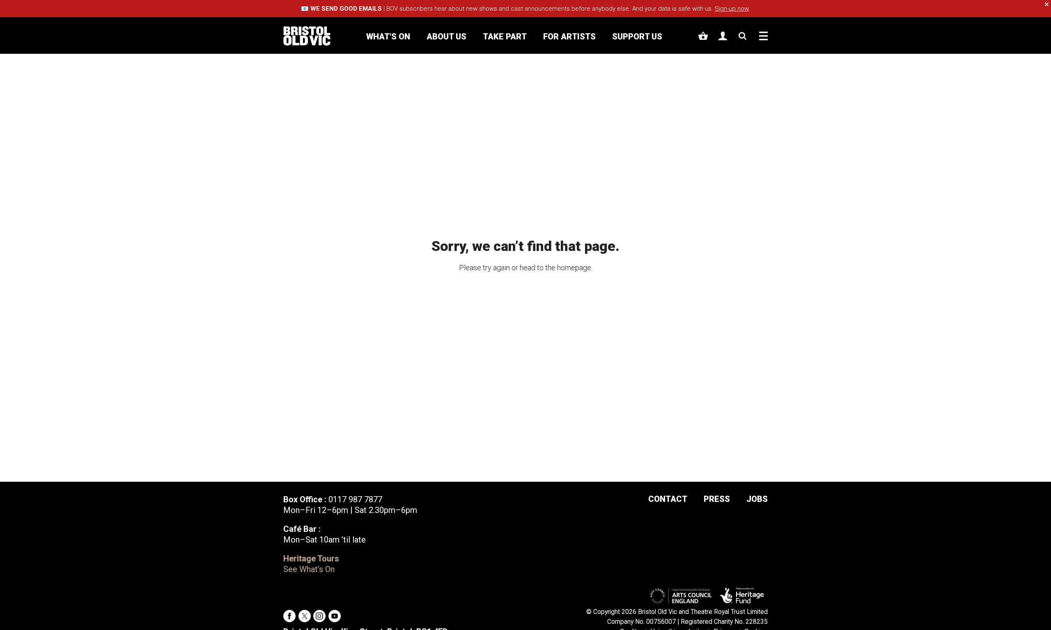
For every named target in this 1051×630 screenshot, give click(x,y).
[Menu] (763, 36)
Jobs (757, 499)
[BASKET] (703, 36)
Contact (667, 499)
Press (717, 499)
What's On (388, 36)
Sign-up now (731, 8)
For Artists (569, 36)
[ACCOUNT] (722, 36)
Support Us (637, 36)
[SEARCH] (742, 36)
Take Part (505, 36)
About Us (446, 36)
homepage (574, 267)
